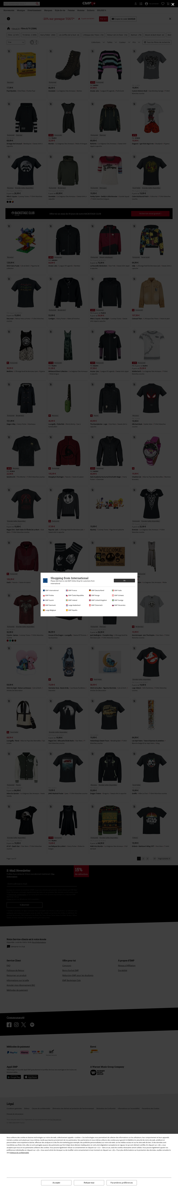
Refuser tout (89, 1183)
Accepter (56, 1183)
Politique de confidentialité (19, 1153)
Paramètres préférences (122, 1182)
